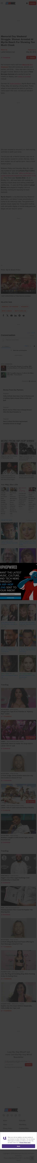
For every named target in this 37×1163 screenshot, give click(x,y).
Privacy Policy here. (25, 1142)
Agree (18, 1146)
